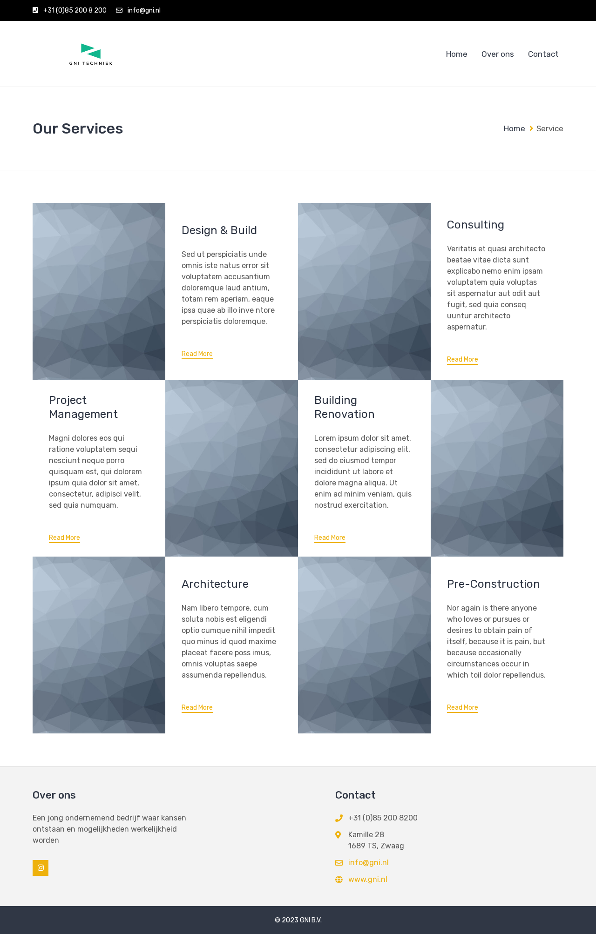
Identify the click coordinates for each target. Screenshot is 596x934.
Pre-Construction (493, 584)
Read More (197, 354)
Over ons (497, 54)
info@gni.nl (144, 10)
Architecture (215, 584)
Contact (543, 54)
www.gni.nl (367, 879)
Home (456, 54)
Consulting (475, 224)
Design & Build (219, 230)
